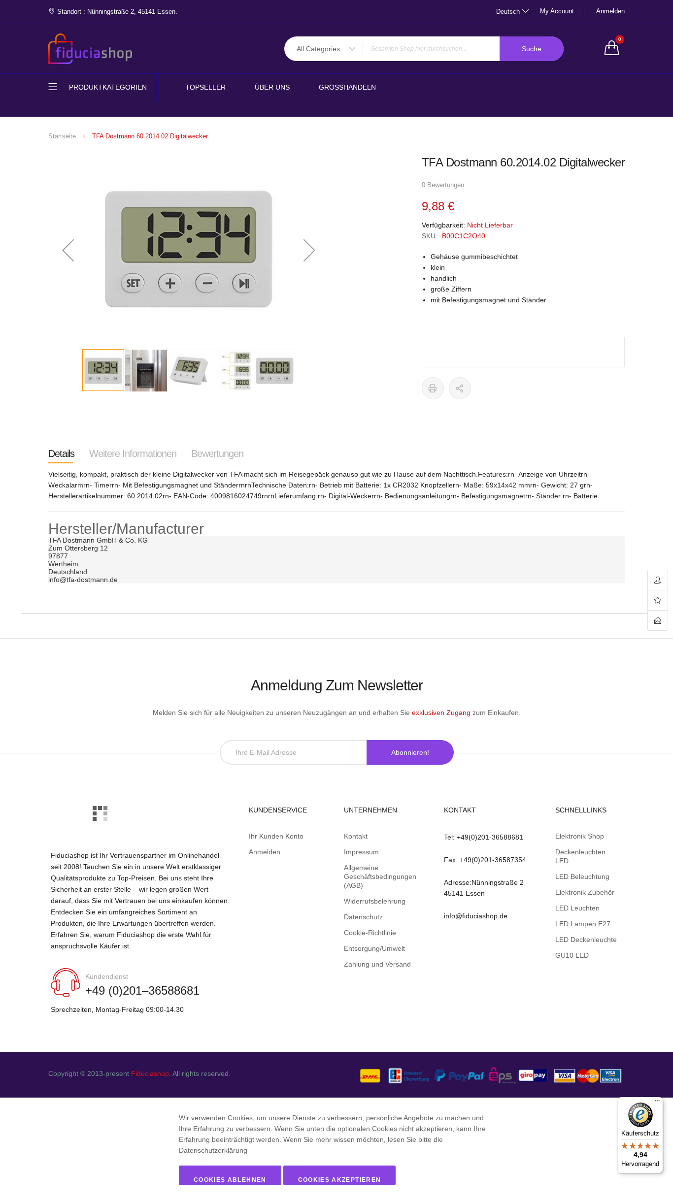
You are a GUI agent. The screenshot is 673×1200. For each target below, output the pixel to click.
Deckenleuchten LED (580, 856)
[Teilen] (460, 388)
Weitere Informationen (132, 453)
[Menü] (657, 1103)
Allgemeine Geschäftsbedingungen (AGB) (380, 876)
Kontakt (356, 836)
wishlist (658, 600)
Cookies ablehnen (230, 1179)
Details (61, 453)
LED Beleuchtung (582, 876)
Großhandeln (347, 87)
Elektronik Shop (579, 836)
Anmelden (610, 11)
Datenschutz (363, 917)
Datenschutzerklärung (213, 1150)
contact (658, 620)
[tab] (61, 453)
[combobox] (424, 48)
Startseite (62, 136)
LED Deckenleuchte (586, 939)
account (658, 580)
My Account (557, 11)
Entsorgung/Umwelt (374, 948)
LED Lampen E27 (582, 924)
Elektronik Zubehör (584, 892)
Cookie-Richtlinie (370, 933)
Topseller (205, 87)
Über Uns (272, 87)
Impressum (361, 852)
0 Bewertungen (443, 185)
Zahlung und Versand (377, 964)
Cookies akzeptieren (339, 1179)
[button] (68, 250)
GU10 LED (572, 955)
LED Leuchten (577, 908)
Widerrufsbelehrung (374, 901)
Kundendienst (106, 976)
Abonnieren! (410, 752)
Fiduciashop (150, 1073)
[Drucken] (433, 388)
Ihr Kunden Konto (276, 836)
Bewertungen (217, 453)
